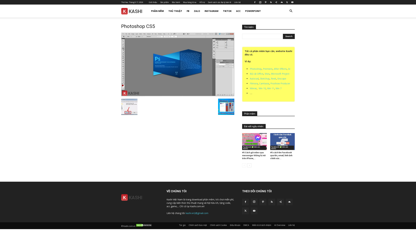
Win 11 (270, 88)
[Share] (276, 2)
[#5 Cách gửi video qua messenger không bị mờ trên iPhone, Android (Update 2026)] (254, 141)
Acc (238, 11)
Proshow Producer (280, 83)
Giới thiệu (153, 2)
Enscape (281, 78)
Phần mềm (157, 11)
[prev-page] (244, 165)
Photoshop (256, 68)
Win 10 (262, 88)
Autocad (254, 78)
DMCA (246, 225)
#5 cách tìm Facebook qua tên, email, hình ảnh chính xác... (281, 155)
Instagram (211, 11)
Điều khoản (235, 225)
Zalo (197, 11)
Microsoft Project (280, 73)
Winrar (253, 88)
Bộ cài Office (256, 73)
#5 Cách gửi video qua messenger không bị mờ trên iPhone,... (254, 155)
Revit (273, 78)
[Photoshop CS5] (177, 95)
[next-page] (249, 165)
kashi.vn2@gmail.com (197, 213)
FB (188, 11)
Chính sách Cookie (218, 225)
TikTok (227, 11)
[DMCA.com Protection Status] (144, 226)
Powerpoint (253, 11)
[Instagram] (260, 2)
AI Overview (279, 225)
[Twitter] (287, 2)
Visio (267, 73)
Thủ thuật (175, 11)
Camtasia (264, 83)
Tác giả (182, 225)
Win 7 (278, 88)
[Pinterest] (265, 2)
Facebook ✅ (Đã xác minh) (251, 148)
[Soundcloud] (281, 2)
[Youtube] (292, 2)
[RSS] (270, 2)
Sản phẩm (164, 2)
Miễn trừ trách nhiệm (261, 225)
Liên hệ (237, 2)
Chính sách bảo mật (198, 225)
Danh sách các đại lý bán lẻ (219, 2)
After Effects (280, 68)
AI (289, 68)
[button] (291, 11)
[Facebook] (254, 2)
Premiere (268, 68)
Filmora (254, 83)
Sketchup (265, 78)
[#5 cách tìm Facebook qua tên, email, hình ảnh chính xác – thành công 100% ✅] (282, 141)
